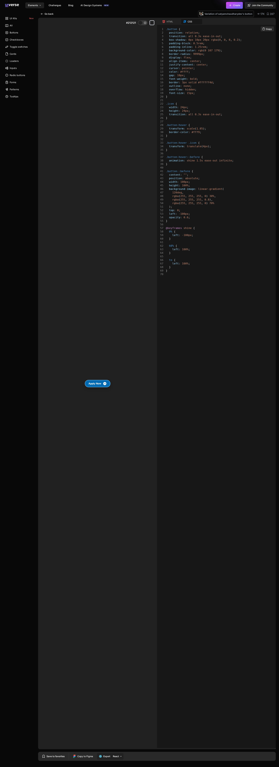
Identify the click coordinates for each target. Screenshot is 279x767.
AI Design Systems (94, 5)
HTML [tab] (170, 21)
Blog (70, 5)
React (116, 756)
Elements (33, 5)
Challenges (55, 5)
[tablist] (181, 21)
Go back (49, 13)
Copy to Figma (85, 756)
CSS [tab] (190, 21)
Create (236, 5)
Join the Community (262, 5)
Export (106, 756)
